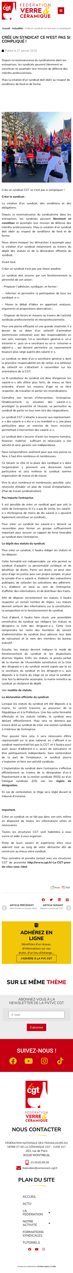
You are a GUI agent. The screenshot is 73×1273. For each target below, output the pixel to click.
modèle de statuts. (20, 690)
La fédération (33, 1212)
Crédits (53, 1266)
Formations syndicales (33, 1234)
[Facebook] (12, 1061)
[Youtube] (28, 1061)
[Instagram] (44, 1061)
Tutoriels (31, 1242)
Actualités (17, 28)
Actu (27, 1204)
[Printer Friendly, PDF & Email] (60, 887)
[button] (43, 900)
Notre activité (30, 1223)
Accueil (6, 28)
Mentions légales (43, 1266)
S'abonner (36, 1027)
